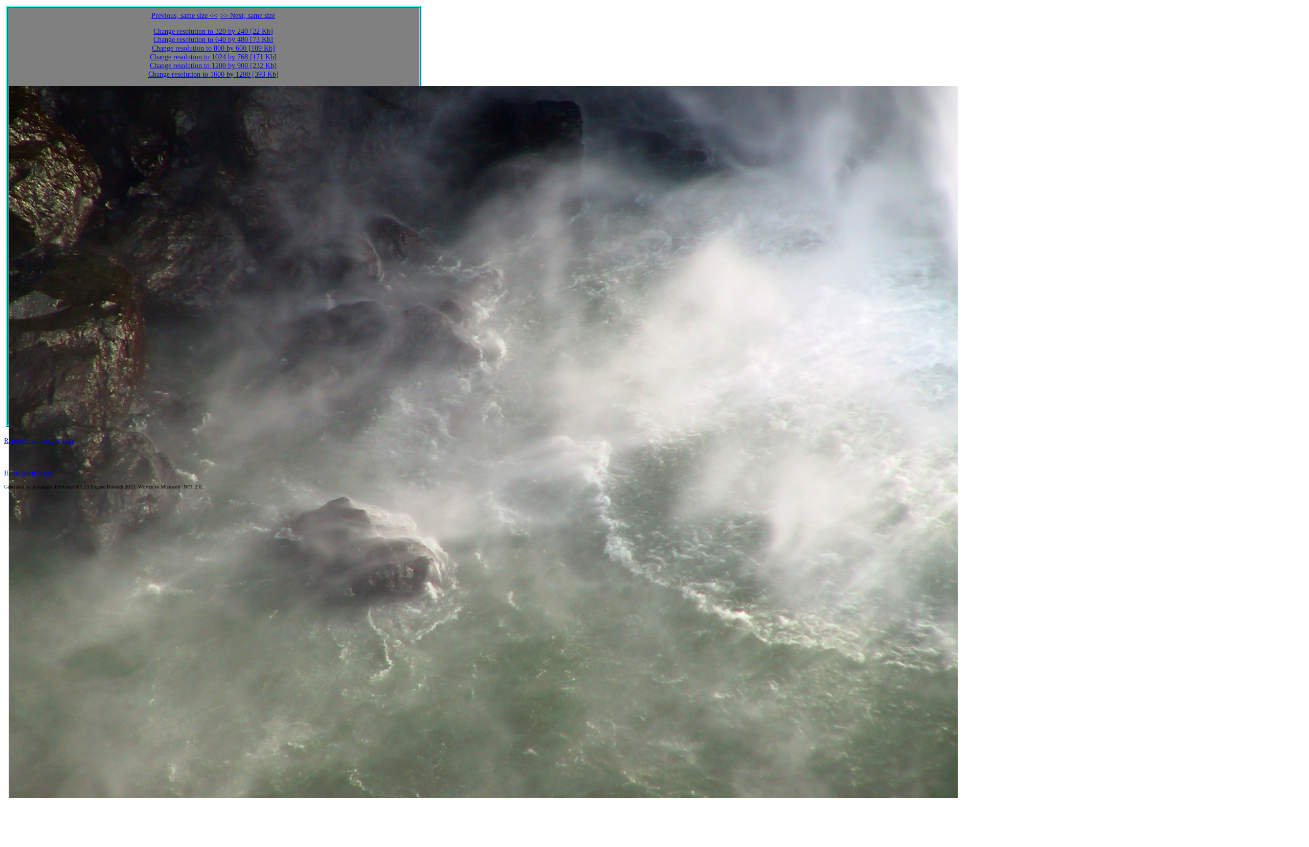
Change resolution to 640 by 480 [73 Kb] (213, 39)
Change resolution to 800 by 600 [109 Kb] (213, 48)
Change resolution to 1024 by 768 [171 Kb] (213, 57)
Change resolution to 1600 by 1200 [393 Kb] (213, 74)
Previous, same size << (184, 15)
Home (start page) (28, 473)
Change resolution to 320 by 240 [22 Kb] (213, 31)
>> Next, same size (247, 15)
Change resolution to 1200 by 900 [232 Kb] (213, 66)
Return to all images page (39, 440)
